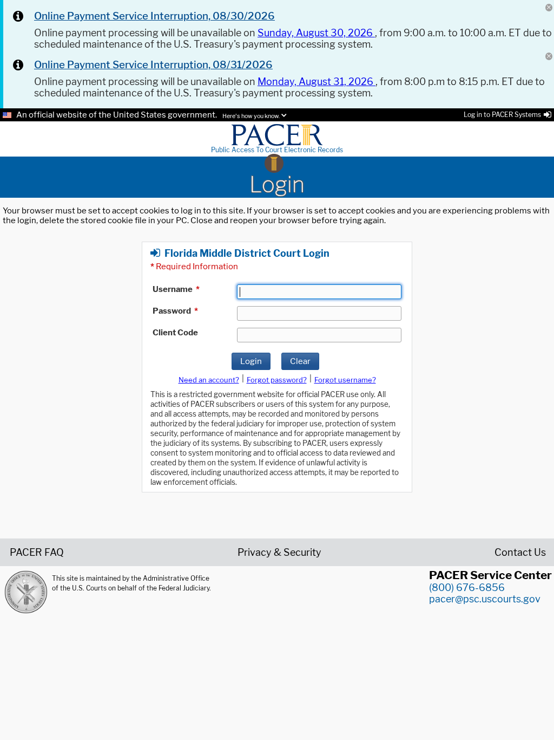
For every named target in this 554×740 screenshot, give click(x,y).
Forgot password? (277, 379)
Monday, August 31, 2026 (316, 81)
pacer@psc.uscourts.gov (484, 599)
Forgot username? (345, 379)
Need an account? (209, 379)
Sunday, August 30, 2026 (316, 32)
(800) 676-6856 (467, 587)
